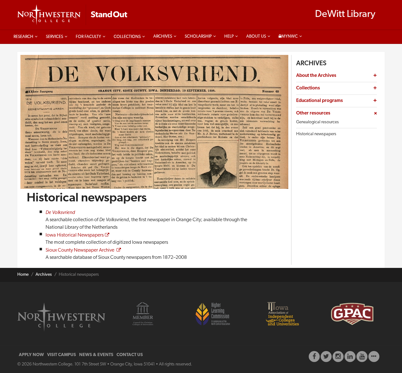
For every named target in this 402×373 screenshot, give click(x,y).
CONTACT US (130, 355)
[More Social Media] (373, 356)
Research (23, 37)
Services (54, 37)
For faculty (88, 37)
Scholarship (198, 37)
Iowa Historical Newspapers (75, 235)
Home (23, 274)
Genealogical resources (317, 122)
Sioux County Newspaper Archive (80, 250)
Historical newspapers (316, 134)
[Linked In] (350, 356)
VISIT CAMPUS (61, 355)
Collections (127, 37)
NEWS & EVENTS (96, 355)
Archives (162, 37)
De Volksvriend (60, 212)
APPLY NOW (31, 355)
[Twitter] (326, 356)
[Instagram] (338, 356)
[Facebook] (314, 356)
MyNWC (289, 37)
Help (229, 37)
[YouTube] (361, 356)
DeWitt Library (345, 14)
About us (256, 37)
